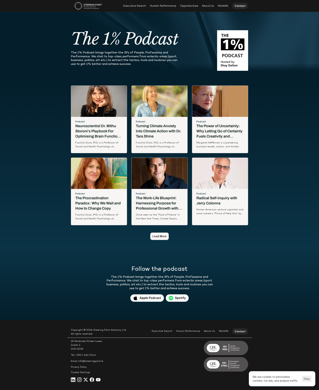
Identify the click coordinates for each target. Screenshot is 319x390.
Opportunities (189, 6)
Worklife (223, 6)
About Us (208, 6)
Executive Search (134, 6)
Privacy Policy (79, 367)
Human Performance (163, 6)
